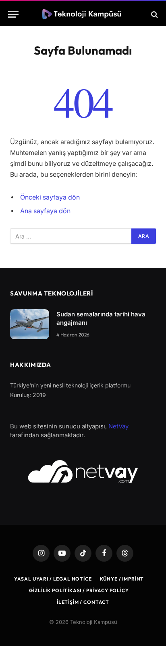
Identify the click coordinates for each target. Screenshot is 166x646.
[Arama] (153, 14)
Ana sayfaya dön (45, 211)
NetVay (118, 426)
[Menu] (13, 14)
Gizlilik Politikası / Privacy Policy (79, 590)
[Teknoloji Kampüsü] (82, 14)
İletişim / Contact (83, 602)
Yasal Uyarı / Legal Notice (53, 579)
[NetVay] (83, 471)
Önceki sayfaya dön (50, 197)
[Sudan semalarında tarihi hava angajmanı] (29, 324)
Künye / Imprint (122, 579)
